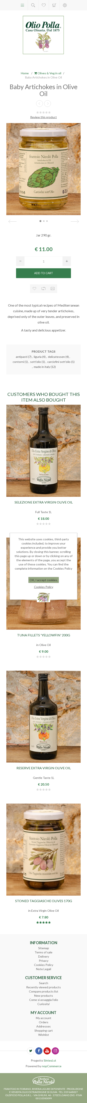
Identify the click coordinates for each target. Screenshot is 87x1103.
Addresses (43, 1026)
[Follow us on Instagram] (55, 1050)
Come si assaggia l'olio (43, 1000)
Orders (43, 1022)
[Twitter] (30, 1050)
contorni (18, 361)
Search (43, 983)
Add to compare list (43, 288)
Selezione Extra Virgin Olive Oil (44, 502)
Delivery (43, 956)
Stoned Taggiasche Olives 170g (43, 901)
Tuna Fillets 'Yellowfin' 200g (43, 635)
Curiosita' (43, 1004)
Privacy (43, 960)
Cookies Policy (43, 965)
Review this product (43, 117)
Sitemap (43, 948)
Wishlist (43, 1034)
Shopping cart (54, 5)
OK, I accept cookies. (44, 580)
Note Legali (43, 969)
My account (43, 1018)
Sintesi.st (50, 1060)
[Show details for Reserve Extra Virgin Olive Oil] (43, 716)
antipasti (21, 356)
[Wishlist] (43, 5)
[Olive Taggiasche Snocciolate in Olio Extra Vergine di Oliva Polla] (43, 849)
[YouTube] (47, 1050)
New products (43, 995)
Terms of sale (43, 952)
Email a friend (52, 288)
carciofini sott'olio (59, 361)
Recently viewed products (43, 987)
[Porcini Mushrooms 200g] (39, 103)
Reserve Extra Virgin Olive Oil (43, 768)
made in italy (42, 367)
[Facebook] (38, 1050)
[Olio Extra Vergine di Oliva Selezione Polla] (43, 451)
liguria (38, 356)
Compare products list (43, 991)
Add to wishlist (34, 288)
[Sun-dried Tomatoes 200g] (47, 103)
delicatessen (56, 356)
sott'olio (35, 361)
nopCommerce (51, 1066)
